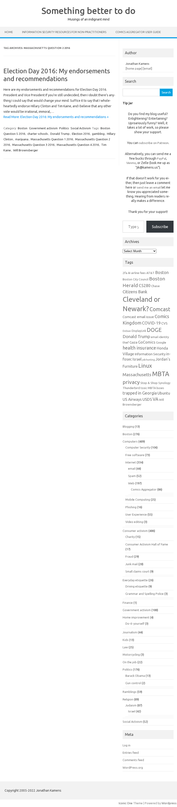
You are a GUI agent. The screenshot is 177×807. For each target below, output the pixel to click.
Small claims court (137, 571)
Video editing (134, 521)
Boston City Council (135, 279)
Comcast (160, 309)
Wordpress (169, 803)
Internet (130, 462)
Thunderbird (131, 388)
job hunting (148, 359)
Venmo (131, 163)
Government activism (43, 128)
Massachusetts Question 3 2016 (33, 144)
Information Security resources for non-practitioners (64, 32)
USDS (147, 399)
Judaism (130, 705)
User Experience (136, 514)
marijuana (21, 139)
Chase (155, 286)
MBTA (160, 373)
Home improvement (136, 617)
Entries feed (131, 752)
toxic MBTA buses (152, 387)
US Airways (132, 399)
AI (129, 272)
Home (9, 32)
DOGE (154, 330)
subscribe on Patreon (153, 143)
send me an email (149, 187)
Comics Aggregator (143, 489)
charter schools (37, 133)
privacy (131, 382)
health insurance (139, 347)
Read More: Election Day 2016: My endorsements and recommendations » (56, 117)
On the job (130, 662)
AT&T (150, 273)
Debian (127, 331)
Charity (130, 536)
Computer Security (137, 447)
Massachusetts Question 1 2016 (52, 139)
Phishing (130, 507)
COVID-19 (151, 323)
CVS (164, 323)
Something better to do (88, 10)
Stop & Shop (149, 383)
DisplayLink (139, 330)
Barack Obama (135, 675)
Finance (128, 602)
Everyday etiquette (135, 580)
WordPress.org (133, 767)
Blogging (128, 426)
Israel (137, 359)
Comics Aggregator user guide (138, 32)
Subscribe (160, 227)
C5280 (144, 285)
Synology (164, 382)
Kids (125, 639)
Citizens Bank (135, 291)
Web (131, 483)
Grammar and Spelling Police (144, 593)
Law (125, 647)
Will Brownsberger (25, 150)
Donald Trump (60, 133)
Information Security (150, 354)
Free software (134, 455)
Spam (132, 475)
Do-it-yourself (134, 623)
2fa (125, 273)
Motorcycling (131, 654)
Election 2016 (81, 133)
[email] (147, 68)
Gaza (133, 342)
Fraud (129, 556)
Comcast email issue (138, 317)
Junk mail (131, 564)
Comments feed (133, 760)
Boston (22, 128)
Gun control (133, 683)
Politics (64, 128)
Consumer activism (135, 530)
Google (161, 342)
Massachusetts (137, 374)
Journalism (130, 632)
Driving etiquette (136, 586)
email (131, 468)
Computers (130, 441)
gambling (98, 133)
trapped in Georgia (140, 393)
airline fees (138, 272)
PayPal (161, 158)
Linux (145, 365)
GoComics (146, 342)
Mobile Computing (137, 499)
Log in (126, 745)
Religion (128, 699)
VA (155, 399)
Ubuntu (163, 393)
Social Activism (81, 128)
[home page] (134, 68)
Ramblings (129, 691)
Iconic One (126, 803)
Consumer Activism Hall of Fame (146, 544)
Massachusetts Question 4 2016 (78, 144)
